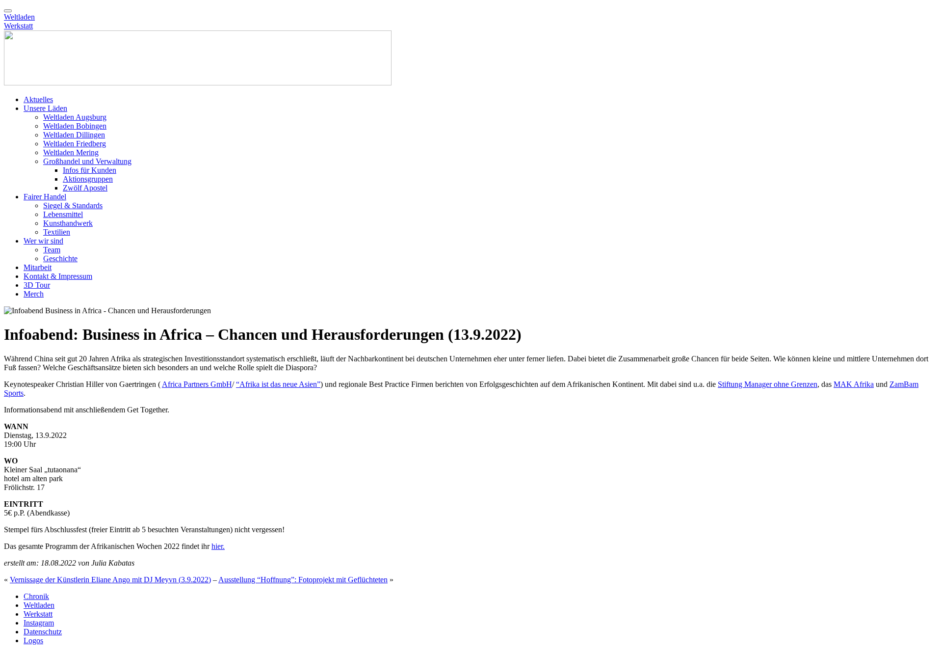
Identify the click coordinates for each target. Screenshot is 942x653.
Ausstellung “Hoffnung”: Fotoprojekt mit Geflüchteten (303, 579)
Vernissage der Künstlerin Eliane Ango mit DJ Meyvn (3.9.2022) (110, 579)
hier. (218, 546)
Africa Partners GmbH (197, 384)
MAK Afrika (854, 384)
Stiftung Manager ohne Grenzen (767, 384)
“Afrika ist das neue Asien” (278, 384)
